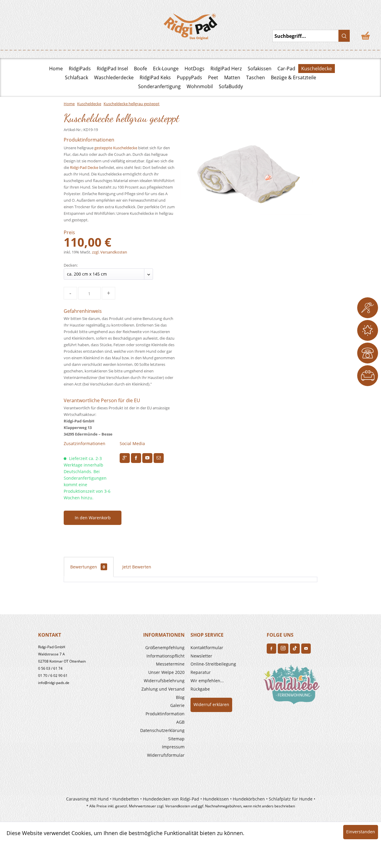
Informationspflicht (165, 656)
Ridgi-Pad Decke (84, 167)
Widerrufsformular (166, 755)
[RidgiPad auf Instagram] (283, 649)
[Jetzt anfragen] (367, 307)
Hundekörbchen (249, 799)
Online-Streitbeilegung (213, 664)
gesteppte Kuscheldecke (115, 147)
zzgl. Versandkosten (109, 252)
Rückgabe (200, 689)
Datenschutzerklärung (162, 730)
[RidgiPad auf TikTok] (295, 649)
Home (56, 68)
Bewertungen (87, 567)
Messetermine (170, 664)
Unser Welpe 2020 (166, 672)
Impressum (173, 747)
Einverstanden (360, 831)
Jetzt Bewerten (136, 567)
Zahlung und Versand (163, 689)
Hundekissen (216, 799)
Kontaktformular (206, 647)
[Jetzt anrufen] (367, 353)
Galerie (177, 705)
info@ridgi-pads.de (53, 682)
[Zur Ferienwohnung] (293, 686)
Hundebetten (126, 799)
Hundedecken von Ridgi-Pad (171, 799)
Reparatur (200, 672)
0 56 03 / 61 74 (50, 668)
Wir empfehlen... (207, 680)
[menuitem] (149, 648)
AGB (180, 722)
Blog (180, 697)
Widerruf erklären (211, 704)
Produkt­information (165, 713)
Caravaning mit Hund (87, 799)
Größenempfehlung (165, 647)
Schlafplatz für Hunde (291, 799)
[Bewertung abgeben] (367, 330)
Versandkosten (177, 806)
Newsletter (201, 656)
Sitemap (176, 739)
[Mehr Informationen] (367, 375)
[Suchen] (344, 36)
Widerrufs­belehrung (164, 680)
